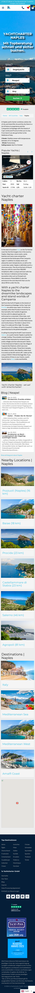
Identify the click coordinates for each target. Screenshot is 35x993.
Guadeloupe (5, 860)
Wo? (8, 75)
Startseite (4, 876)
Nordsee (16, 866)
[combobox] (26, 991)
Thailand (28, 857)
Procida (4, 307)
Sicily (12, 359)
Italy (21, 115)
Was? (9, 64)
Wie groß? (12, 86)
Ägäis (3, 847)
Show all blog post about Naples (11, 455)
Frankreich (5, 854)
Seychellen (28, 850)
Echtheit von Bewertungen (10, 891)
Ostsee (27, 844)
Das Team (4, 879)
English (27, 991)
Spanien (27, 854)
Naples (9, 176)
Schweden (28, 847)
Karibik (15, 854)
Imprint (4, 885)
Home (5, 115)
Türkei (27, 860)
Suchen (16, 98)
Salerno (4, 335)
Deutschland (5, 850)
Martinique (17, 863)
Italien (15, 850)
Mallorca (16, 860)
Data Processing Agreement (10, 888)
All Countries (13, 115)
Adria (3, 844)
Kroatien (16, 857)
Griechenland (5, 857)
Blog (2, 882)
